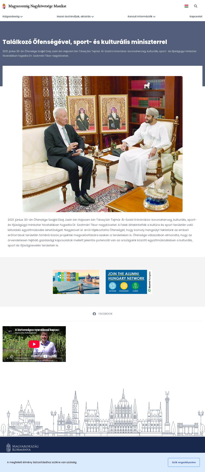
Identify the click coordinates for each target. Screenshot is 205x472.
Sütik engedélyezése (184, 462)
